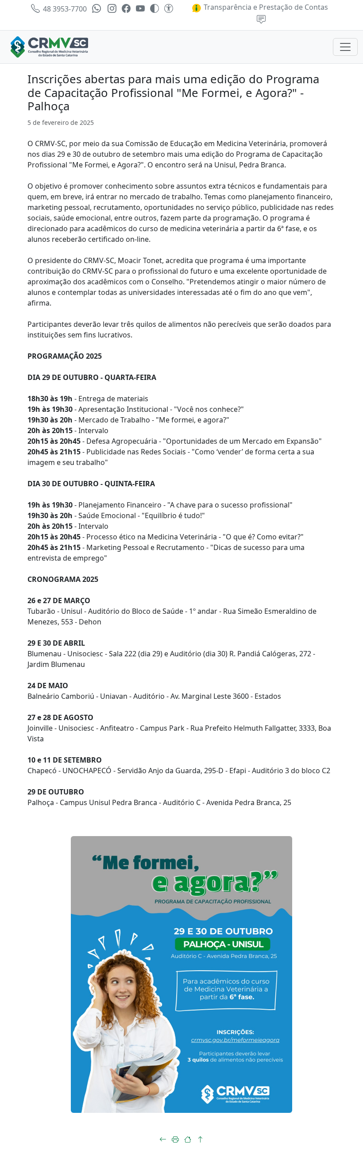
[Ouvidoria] (261, 20)
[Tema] (154, 9)
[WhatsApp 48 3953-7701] (97, 9)
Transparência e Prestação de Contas (265, 7)
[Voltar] (162, 1139)
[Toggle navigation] (345, 47)
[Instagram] (112, 9)
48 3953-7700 (64, 9)
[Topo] (200, 1139)
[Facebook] (126, 9)
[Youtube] (140, 9)
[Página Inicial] (187, 1139)
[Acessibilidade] (168, 9)
